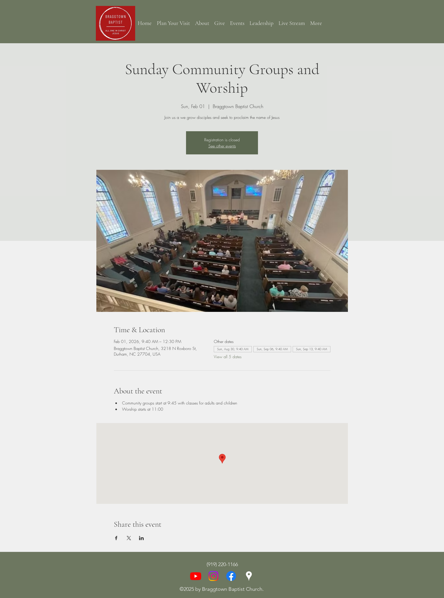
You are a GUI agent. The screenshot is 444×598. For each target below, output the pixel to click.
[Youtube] (195, 576)
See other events (222, 146)
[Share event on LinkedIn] (141, 538)
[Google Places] (248, 576)
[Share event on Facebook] (116, 538)
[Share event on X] (128, 538)
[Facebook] (231, 576)
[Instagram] (213, 576)
